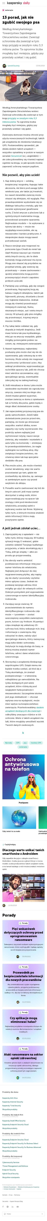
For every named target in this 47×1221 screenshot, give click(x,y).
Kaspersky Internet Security (12, 1102)
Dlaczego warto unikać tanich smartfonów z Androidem (23, 851)
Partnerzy (17, 1195)
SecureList (16, 156)
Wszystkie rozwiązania (11, 1177)
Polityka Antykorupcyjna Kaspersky (28, 1187)
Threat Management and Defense (15, 1166)
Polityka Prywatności (10, 1187)
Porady (25, 923)
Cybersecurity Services (10, 1162)
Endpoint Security (9, 1170)
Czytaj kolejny (10, 844)
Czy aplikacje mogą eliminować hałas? (23, 1020)
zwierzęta (9, 10)
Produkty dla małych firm (12, 1115)
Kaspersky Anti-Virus (10, 1098)
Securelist (5, 1201)
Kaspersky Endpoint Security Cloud (15, 1124)
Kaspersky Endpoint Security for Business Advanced (21, 1147)
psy (25, 743)
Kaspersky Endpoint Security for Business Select (20, 1143)
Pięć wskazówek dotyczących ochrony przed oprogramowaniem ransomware (23, 934)
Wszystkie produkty (9, 1109)
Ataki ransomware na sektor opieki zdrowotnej (23, 1056)
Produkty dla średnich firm (13, 1134)
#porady (8, 743)
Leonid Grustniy (14, 66)
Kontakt (4, 1195)
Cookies (19, 1189)
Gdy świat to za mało (11, 831)
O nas (10, 1195)
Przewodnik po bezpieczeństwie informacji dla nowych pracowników (23, 976)
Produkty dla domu (10, 1092)
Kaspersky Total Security (11, 1106)
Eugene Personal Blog (16, 1201)
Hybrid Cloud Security (10, 1174)
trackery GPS (36, 743)
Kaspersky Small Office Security (13, 1121)
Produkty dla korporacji (12, 1156)
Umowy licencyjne (9, 1189)
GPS (18, 743)
